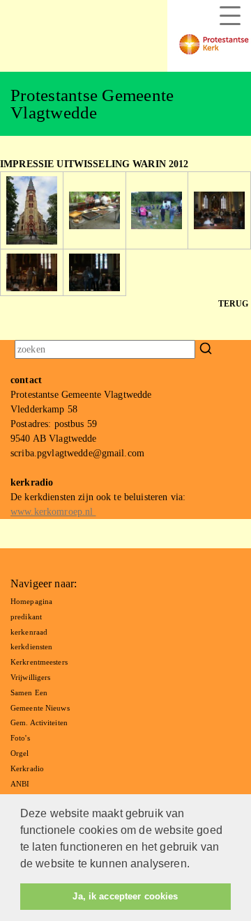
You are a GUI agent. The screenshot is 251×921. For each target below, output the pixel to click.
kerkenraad (28, 632)
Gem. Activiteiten (39, 722)
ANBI (19, 784)
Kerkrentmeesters (39, 662)
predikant (26, 616)
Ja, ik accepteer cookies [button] (125, 896)
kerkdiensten (31, 646)
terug (233, 304)
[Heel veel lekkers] (94, 209)
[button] (194, 865)
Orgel (19, 753)
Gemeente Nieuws (40, 708)
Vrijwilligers (30, 677)
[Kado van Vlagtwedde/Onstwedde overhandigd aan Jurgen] (31, 271)
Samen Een (28, 692)
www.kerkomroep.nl (53, 511)
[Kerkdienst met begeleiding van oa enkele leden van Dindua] (219, 209)
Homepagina (31, 601)
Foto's (20, 738)
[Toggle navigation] (230, 15)
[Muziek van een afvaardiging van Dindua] (156, 209)
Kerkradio (27, 768)
